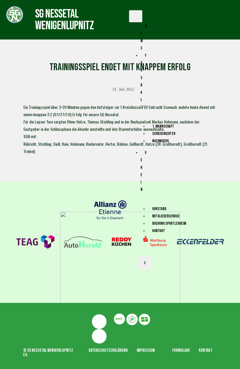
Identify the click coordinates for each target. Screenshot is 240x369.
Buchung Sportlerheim (169, 223)
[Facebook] (99, 321)
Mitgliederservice (166, 216)
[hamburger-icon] (135, 16)
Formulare (181, 350)
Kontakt (158, 230)
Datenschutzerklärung (108, 350)
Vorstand (159, 208)
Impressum (146, 350)
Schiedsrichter (163, 133)
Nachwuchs (160, 140)
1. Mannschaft (163, 126)
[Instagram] (99, 336)
